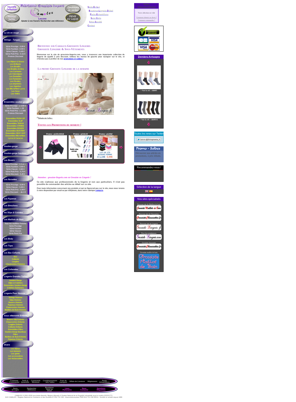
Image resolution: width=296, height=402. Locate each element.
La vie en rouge (11, 33)
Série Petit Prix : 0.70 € (15, 172)
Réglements (92, 381)
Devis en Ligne (15, 389)
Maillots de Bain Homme (15, 310)
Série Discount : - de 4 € (15, 192)
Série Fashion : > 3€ (15, 108)
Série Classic (15, 231)
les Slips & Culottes (13, 212)
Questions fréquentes (101, 389)
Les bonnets (15, 351)
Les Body (8, 239)
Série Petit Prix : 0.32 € (15, 54)
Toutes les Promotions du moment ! (59, 124)
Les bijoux (15, 349)
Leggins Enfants (15, 324)
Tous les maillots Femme (15, 223)
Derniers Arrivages (149, 56)
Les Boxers (9, 160)
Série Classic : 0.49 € (15, 51)
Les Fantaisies (15, 79)
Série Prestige (15, 226)
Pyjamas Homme (15, 305)
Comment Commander (14, 381)
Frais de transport (63, 381)
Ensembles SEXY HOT (15, 133)
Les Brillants (15, 64)
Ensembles (15, 285)
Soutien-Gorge (15, 280)
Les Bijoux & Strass (15, 62)
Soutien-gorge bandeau (15, 153)
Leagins (15, 262)
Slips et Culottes (15, 283)
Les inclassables (15, 358)
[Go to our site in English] (147, 191)
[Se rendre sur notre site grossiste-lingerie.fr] (149, 230)
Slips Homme (15, 300)
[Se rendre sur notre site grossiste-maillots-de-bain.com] (149, 210)
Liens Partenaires (67, 389)
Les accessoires (15, 356)
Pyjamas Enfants (15, 339)
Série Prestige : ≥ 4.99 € (15, 106)
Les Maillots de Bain (13, 219)
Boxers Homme (15, 302)
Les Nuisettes (10, 179)
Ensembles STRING (15, 126)
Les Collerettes (11, 269)
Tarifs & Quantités (25, 381)
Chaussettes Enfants (15, 322)
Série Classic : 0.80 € (15, 169)
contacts (99, 190)
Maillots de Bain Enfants (15, 337)
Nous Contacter (84, 389)
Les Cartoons (15, 71)
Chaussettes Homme (15, 307)
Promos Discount (15, 56)
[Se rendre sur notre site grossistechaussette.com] (149, 249)
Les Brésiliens (11, 205)
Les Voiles (15, 94)
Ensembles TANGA (15, 123)
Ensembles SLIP (15, 121)
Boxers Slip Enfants (15, 319)
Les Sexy (15, 91)
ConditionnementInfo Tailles (50, 381)
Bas (15, 257)
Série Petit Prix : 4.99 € (15, 190)
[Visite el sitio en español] (151, 191)
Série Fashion (15, 228)
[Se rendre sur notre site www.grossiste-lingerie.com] (149, 239)
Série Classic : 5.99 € (15, 187)
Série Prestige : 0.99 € (15, 46)
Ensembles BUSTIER (15, 131)
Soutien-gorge (11, 146)
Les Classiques (15, 74)
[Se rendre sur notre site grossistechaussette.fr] (149, 220)
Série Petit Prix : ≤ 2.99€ (15, 111)
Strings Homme (15, 297)
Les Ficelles (15, 81)
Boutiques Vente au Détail (49, 389)
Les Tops (8, 246)
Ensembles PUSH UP (15, 118)
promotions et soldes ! (73, 59)
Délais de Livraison (77, 381)
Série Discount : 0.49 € (15, 174)
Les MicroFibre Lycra (15, 89)
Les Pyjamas (10, 199)
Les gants (15, 354)
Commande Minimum (35, 381)
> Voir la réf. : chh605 (149, 90)
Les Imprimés (15, 84)
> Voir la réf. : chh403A (149, 119)
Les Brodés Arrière (15, 69)
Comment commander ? (146, 20)
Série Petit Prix (15, 233)
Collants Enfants (15, 327)
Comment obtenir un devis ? (146, 17)
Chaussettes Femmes (15, 264)
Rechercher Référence (31, 389)
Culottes (15, 288)
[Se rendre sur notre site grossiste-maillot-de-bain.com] (149, 269)
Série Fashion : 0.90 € (15, 167)
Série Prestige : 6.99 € (15, 185)
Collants (15, 259)
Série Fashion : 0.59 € (15, 49)
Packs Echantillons (104, 381)
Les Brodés (15, 66)
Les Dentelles (15, 76)
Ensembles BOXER (15, 128)
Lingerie (42, 18)
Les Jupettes (15, 86)
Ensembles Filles (15, 329)
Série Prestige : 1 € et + (15, 164)
